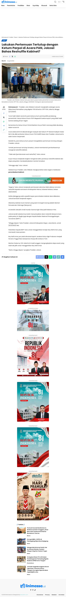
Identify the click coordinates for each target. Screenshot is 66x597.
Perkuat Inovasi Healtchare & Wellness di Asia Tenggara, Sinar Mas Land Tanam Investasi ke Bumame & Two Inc (37, 530)
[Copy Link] (4, 130)
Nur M (4, 61)
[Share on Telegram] (4, 126)
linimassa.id (13, 107)
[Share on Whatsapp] (15, 56)
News (4, 40)
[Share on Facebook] (10, 56)
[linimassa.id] (9, 2)
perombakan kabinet (16, 172)
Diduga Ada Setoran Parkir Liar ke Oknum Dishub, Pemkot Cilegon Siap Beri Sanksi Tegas (37, 549)
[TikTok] (35, 590)
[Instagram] (33, 590)
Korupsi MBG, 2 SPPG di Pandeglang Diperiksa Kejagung (37, 540)
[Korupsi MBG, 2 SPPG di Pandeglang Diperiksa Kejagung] (21, 541)
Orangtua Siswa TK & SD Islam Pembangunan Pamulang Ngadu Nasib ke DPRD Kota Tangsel (37, 559)
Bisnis (28, 536)
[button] (55, 1)
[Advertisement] (33, 23)
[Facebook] (31, 590)
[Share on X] (12, 56)
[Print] (62, 257)
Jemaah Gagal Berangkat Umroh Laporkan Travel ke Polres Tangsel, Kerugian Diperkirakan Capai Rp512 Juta (38, 569)
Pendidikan (30, 563)
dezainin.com (24, 594)
